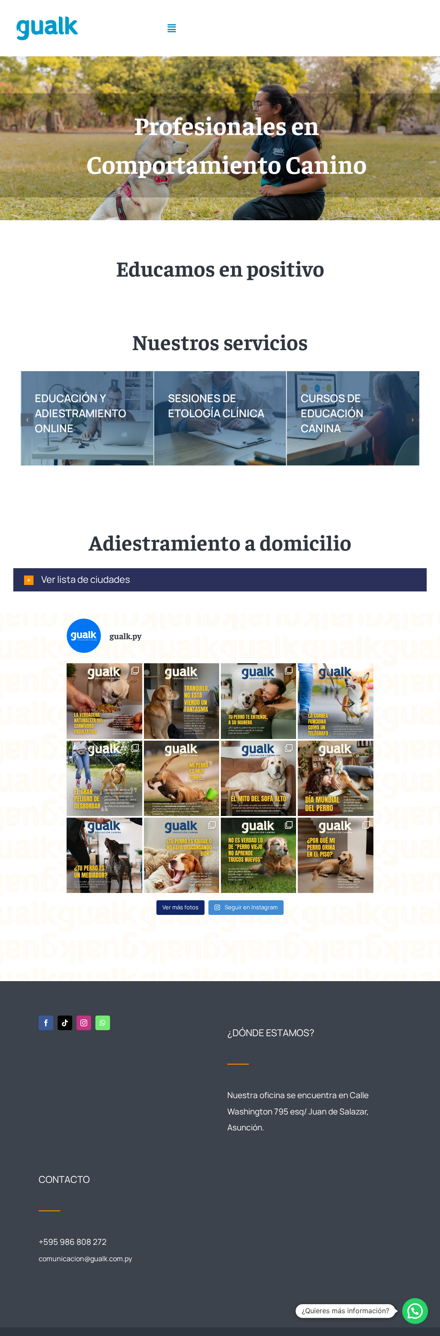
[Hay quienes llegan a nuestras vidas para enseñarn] (335, 778)
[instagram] (83, 1023)
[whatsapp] (102, 1023)
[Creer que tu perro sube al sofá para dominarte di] (258, 778)
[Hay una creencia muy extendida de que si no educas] (258, 855)
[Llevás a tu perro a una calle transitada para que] (104, 778)
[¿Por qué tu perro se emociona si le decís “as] (258, 701)
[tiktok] (65, 1023)
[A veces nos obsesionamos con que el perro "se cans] (181, 855)
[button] (27, 419)
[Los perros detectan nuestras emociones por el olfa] (104, 855)
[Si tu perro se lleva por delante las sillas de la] (181, 778)
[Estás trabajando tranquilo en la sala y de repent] (181, 701)
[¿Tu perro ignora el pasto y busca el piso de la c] (335, 855)
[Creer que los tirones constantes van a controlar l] (335, 701)
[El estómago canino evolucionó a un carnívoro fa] (104, 701)
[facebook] (46, 1023)
